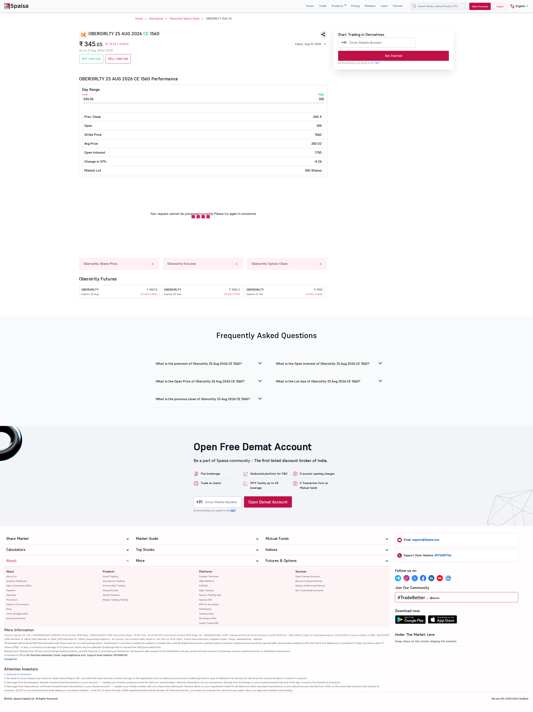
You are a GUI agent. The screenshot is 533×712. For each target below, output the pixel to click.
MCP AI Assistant (209, 604)
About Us (11, 576)
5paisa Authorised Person (310, 585)
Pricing (355, 6)
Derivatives (156, 18)
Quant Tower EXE (208, 623)
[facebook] (423, 578)
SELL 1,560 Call (118, 59)
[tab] (206, 366)
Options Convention (17, 604)
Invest (310, 6)
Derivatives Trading (114, 581)
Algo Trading (206, 590)
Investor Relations (16, 581)
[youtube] (440, 578)
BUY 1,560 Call (91, 59)
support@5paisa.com (425, 539)
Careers (10, 590)
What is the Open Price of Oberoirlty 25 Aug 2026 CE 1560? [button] (200, 381)
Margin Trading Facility (115, 599)
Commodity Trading (114, 585)
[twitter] (415, 578)
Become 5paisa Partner (308, 581)
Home (139, 18)
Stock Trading (110, 576)
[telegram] (398, 578)
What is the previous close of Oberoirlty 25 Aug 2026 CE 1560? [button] (203, 399)
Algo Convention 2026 (18, 585)
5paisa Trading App (210, 594)
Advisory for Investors (18, 674)
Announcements (15, 618)
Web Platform (206, 581)
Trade (322, 6)
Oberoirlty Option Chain (185, 18)
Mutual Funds (110, 590)
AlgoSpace (205, 608)
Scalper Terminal (208, 576)
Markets (370, 6)
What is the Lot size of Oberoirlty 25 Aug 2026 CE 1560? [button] (318, 381)
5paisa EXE (205, 599)
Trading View (206, 613)
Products (337, 6)
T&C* (377, 62)
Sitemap (11, 594)
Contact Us (10, 659)
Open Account (480, 6)
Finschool (11, 599)
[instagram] (406, 578)
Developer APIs (207, 618)
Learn (384, 6)
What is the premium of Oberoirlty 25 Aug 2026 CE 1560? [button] (199, 363)
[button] (518, 6)
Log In (500, 6)
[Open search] (414, 6)
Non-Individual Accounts (309, 590)
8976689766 (443, 555)
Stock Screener (111, 594)
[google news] (448, 578)
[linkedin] (431, 578)
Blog (8, 608)
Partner (398, 6)
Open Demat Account (268, 502)
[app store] (442, 620)
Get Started (393, 56)
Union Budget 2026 (17, 613)
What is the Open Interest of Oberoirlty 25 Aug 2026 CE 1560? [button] (323, 363)
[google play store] (410, 620)
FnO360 (203, 585)
